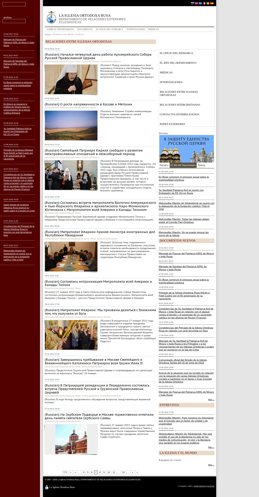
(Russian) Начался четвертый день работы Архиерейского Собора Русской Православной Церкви (98, 56)
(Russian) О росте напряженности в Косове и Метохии (88, 104)
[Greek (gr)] (200, 3)
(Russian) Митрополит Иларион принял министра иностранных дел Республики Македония (100, 233)
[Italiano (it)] (208, 3)
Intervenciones (136, 29)
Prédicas (153, 29)
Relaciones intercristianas (180, 104)
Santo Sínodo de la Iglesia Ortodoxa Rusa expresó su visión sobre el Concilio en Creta (19, 208)
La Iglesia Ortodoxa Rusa (92, 18)
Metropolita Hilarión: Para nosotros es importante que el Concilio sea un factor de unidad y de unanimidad (186, 420)
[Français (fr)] (204, 3)
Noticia (48, 34)
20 (123, 472)
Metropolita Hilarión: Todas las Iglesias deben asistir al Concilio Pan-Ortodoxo (184, 221)
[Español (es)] (212, 3)
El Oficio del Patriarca (109, 29)
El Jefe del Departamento (110, 61)
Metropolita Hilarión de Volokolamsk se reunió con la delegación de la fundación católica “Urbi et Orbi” (186, 206)
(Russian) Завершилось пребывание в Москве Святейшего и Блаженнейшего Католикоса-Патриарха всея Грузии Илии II (94, 361)
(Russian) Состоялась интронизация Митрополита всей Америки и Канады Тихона (98, 283)
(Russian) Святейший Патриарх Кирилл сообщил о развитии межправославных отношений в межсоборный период (94, 152)
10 (108, 472)
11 (114, 472)
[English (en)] (196, 3)
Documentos (85, 29)
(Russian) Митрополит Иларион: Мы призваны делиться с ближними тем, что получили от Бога (100, 312)
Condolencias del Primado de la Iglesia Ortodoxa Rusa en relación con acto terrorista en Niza (186, 329)
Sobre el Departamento (60, 29)
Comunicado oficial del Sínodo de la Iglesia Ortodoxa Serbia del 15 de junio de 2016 (183, 361)
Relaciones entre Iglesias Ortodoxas (59, 61)
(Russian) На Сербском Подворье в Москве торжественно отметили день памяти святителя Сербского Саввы (99, 416)
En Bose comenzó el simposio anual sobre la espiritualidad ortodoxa (184, 178)
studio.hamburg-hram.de (203, 486)
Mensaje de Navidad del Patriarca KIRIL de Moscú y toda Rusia (19, 64)
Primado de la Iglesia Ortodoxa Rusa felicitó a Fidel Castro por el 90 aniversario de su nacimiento (184, 295)
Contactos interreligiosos (179, 114)
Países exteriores (52, 107)
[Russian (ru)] (192, 3)
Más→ (211, 399)
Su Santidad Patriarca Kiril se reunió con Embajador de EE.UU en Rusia (181, 191)
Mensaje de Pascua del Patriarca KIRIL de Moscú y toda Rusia (19, 42)
